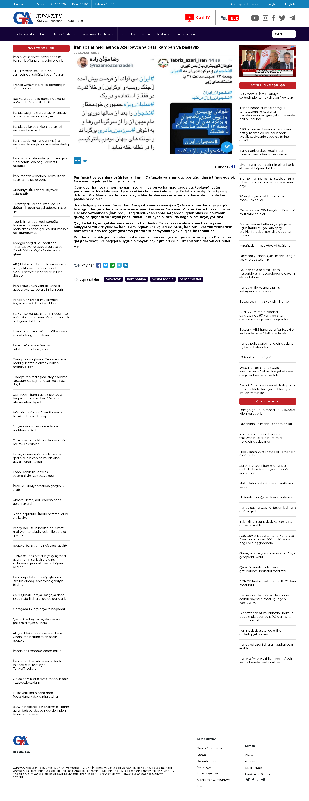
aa (85, 160)
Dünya (44, 34)
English (290, 4)
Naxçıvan (113, 279)
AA (77, 160)
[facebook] (273, 17)
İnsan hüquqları (186, 34)
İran (123, 34)
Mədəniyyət (164, 34)
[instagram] (265, 17)
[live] (197, 17)
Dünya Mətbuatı (208, 761)
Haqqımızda (22, 4)
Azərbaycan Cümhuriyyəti (99, 34)
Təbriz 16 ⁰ (104, 4)
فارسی (271, 4)
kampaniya (136, 279)
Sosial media (163, 279)
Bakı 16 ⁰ (80, 4)
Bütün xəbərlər (25, 34)
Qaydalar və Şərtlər (257, 774)
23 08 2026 (58, 4)
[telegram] (292, 17)
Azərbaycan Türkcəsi (244, 4)
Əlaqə (40, 4)
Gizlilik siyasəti (254, 767)
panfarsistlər (190, 279)
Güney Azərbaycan (65, 34)
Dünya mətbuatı (141, 34)
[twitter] (282, 17)
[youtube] (230, 18)
